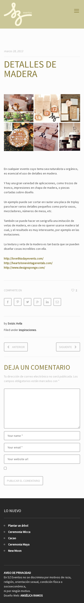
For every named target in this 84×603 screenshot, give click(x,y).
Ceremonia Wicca (19, 532)
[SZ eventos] (18, 14)
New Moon (15, 551)
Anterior (18, 347)
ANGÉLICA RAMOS (31, 595)
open (76, 11)
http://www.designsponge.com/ (24, 267)
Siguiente (65, 347)
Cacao (12, 538)
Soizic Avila (15, 323)
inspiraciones (27, 330)
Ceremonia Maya (19, 544)
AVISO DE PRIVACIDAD (17, 573)
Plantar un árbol (18, 525)
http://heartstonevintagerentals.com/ (28, 263)
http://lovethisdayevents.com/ (24, 258)
